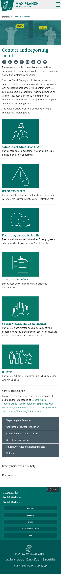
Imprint (20, 559)
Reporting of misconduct (19, 420)
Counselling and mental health (20, 235)
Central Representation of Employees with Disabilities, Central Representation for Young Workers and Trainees (29, 407)
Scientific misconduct (15, 279)
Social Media (11, 497)
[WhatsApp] (27, 62)
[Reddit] (16, 62)
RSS (30, 535)
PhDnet (22, 411)
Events (30, 522)
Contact (30, 508)
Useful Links (10, 492)
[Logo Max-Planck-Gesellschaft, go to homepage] (26, 5)
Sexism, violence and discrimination (24, 323)
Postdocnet (35, 411)
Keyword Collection (30, 529)
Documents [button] (9, 475)
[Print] (45, 62)
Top (55, 489)
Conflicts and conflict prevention (21, 146)
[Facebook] (4, 62)
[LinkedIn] (10, 62)
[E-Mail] (39, 62)
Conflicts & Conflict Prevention (22, 427)
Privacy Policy (33, 559)
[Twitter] (22, 62)
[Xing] (33, 62)
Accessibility (49, 559)
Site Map (10, 559)
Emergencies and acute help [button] (19, 466)
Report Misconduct (13, 191)
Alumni (30, 515)
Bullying (7, 372)
